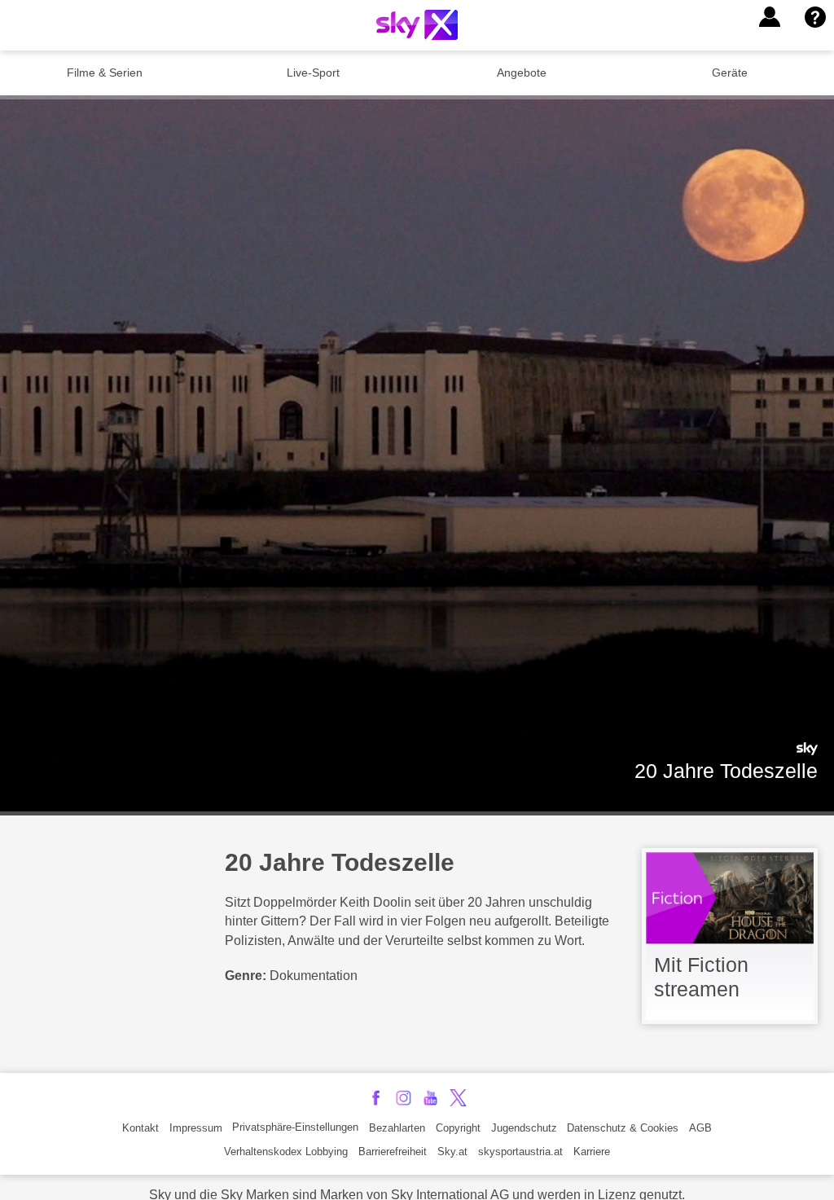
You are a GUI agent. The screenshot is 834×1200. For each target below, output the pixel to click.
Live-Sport (313, 72)
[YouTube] (430, 1097)
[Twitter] (458, 1097)
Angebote (521, 72)
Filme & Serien (105, 72)
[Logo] (417, 25)
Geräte (730, 72)
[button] (769, 17)
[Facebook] (375, 1097)
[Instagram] (403, 1097)
